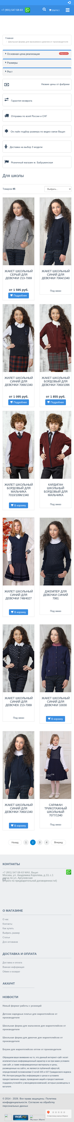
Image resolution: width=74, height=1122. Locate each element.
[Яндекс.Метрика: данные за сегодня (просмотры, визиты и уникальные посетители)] (37, 1117)
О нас (6, 919)
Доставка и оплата (12, 962)
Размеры (12, 62)
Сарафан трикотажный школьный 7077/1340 (55, 810)
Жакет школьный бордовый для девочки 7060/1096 (56, 381)
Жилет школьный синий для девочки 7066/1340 (18, 381)
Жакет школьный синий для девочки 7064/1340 (56, 275)
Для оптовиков (10, 942)
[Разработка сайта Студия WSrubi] (8, 1117)
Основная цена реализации (23, 53)
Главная (9, 38)
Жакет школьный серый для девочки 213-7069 (19, 275)
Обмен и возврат (11, 971)
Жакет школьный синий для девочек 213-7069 (19, 702)
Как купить (8, 928)
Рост (10, 71)
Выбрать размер (11, 933)
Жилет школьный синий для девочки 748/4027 (18, 595)
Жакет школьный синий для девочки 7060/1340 (19, 808)
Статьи (6, 937)
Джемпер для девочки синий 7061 (55, 595)
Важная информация (13, 967)
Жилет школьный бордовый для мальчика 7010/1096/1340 (18, 490)
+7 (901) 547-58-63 (13, 10)
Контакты (7, 924)
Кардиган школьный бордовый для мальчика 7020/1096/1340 (55, 491)
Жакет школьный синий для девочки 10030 (56, 702)
